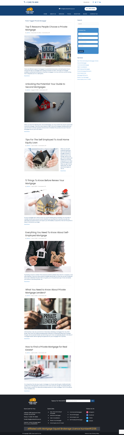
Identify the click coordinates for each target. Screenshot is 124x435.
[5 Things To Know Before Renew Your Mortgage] (47, 202)
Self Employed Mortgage (83, 69)
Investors (77, 14)
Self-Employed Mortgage (76, 419)
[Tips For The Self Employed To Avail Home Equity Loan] (41, 159)
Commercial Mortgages (76, 412)
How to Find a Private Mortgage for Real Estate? (46, 348)
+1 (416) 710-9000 (32, 2)
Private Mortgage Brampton (84, 71)
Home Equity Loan (74, 417)
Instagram (91, 412)
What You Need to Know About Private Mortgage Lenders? (45, 291)
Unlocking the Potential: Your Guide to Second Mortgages (45, 85)
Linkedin (91, 421)
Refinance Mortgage (55, 415)
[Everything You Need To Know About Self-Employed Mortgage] (47, 256)
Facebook (91, 415)
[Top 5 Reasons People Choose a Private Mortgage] (47, 51)
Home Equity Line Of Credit (57, 423)
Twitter (91, 418)
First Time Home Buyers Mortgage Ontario (87, 61)
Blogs (85, 14)
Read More (27, 76)
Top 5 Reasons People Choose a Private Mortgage (46, 28)
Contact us (93, 14)
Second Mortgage (81, 63)
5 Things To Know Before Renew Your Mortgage (44, 182)
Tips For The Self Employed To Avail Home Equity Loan (47, 141)
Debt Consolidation (82, 67)
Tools (69, 14)
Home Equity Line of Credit (84, 79)
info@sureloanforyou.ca (68, 9)
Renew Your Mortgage (82, 77)
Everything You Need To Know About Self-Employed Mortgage (47, 234)
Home (45, 14)
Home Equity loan (81, 73)
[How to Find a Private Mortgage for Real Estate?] (47, 368)
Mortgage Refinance (82, 75)
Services (61, 14)
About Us (53, 14)
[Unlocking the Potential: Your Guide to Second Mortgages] (47, 107)
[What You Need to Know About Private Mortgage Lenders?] (47, 313)
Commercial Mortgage (83, 65)
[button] (91, 8)
